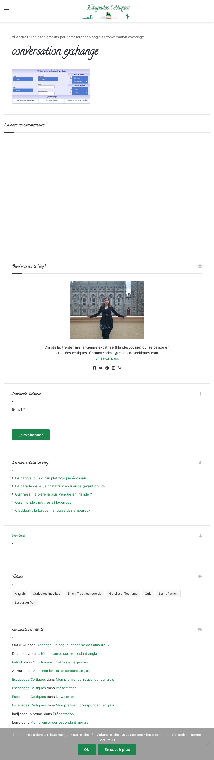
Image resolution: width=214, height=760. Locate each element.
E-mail (18, 409)
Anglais (20, 594)
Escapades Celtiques (29, 679)
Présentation (66, 688)
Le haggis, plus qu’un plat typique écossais (51, 478)
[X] (101, 368)
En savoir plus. (107, 358)
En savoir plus (117, 749)
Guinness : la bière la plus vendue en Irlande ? (53, 494)
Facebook (18, 536)
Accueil (21, 37)
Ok (86, 749)
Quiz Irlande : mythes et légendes (43, 502)
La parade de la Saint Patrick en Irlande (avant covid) (60, 486)
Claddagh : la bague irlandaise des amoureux (52, 510)
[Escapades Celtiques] (107, 11)
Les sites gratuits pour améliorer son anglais (67, 37)
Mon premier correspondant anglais (70, 653)
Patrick (17, 662)
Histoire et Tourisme (123, 594)
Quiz (148, 594)
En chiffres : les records (84, 594)
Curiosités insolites (46, 594)
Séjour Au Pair (25, 602)
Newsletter (65, 696)
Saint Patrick (168, 594)
